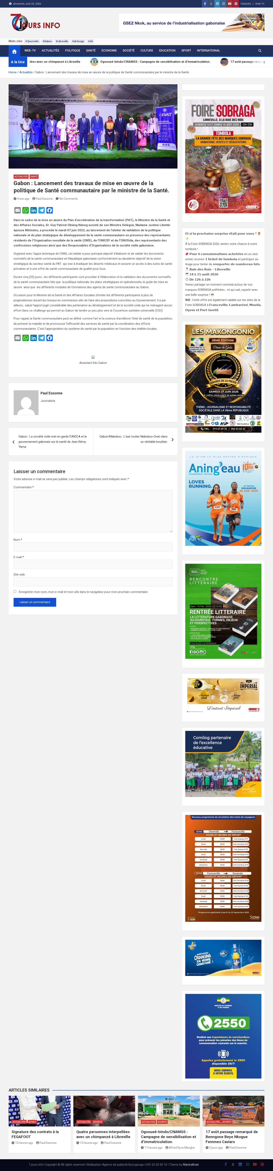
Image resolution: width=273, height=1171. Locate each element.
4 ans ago (23, 198)
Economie (109, 50)
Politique (72, 50)
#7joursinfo (32, 41)
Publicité (246, 3)
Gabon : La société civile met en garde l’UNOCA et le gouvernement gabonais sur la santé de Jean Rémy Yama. (53, 442)
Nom (18, 540)
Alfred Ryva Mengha (182, 1147)
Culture (146, 50)
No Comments (69, 198)
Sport (186, 50)
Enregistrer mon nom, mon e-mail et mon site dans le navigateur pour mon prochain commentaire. (83, 592)
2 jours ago (216, 1147)
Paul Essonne (44, 198)
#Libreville (62, 41)
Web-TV (259, 3)
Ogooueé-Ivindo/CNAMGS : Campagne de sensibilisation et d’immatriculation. (168, 1136)
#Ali (90, 41)
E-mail (19, 557)
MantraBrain (191, 1164)
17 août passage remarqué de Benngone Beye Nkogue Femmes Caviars (232, 1136)
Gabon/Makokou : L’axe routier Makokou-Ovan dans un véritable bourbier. (133, 439)
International (208, 50)
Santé (91, 50)
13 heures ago (24, 1142)
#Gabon (47, 41)
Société (129, 50)
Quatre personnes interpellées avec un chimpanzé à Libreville (103, 1134)
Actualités (50, 50)
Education (167, 50)
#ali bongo (78, 41)
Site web (19, 574)
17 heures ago (153, 1147)
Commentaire (24, 487)
